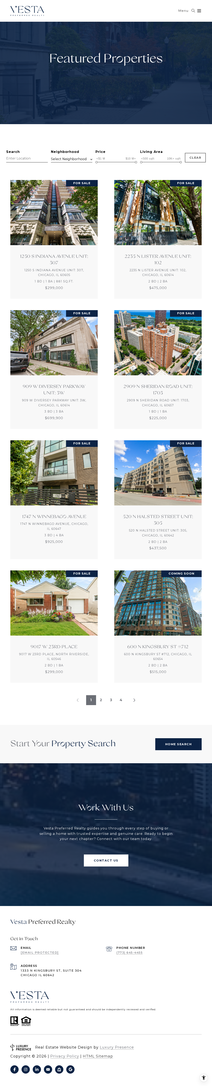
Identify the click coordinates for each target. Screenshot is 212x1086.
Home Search (178, 744)
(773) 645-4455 (129, 952)
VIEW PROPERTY (54, 239)
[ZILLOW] (59, 1069)
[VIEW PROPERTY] (54, 236)
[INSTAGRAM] (26, 1069)
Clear (195, 158)
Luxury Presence (117, 1047)
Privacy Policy (64, 1056)
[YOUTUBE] (48, 1069)
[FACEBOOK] (14, 1069)
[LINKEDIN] (37, 1069)
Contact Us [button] (106, 860)
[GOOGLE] (70, 1069)
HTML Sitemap (98, 1056)
